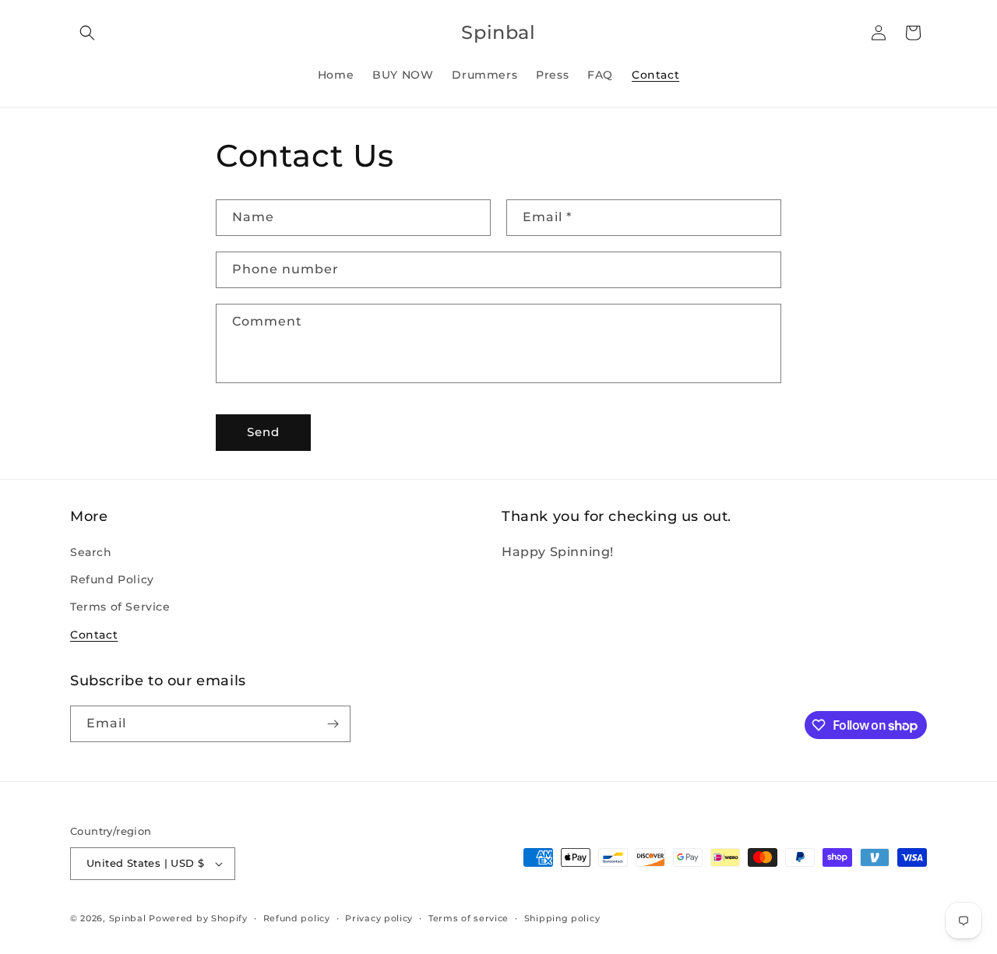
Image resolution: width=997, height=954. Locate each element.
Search (91, 552)
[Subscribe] (332, 724)
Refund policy (296, 918)
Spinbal (127, 918)
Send (263, 431)
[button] (87, 33)
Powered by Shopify (198, 918)
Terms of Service (120, 607)
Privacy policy (379, 918)
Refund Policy (112, 579)
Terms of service (468, 918)
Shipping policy (562, 918)
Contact (94, 635)
